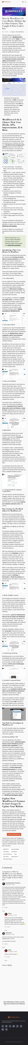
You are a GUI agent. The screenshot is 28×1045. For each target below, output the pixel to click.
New (17, 31)
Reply (3, 911)
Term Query (6, 856)
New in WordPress (7, 854)
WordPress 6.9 (14, 856)
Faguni (13, 31)
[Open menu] (23, 2)
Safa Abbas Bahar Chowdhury (13, 883)
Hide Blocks (14, 851)
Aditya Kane (9, 932)
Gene (17, 39)
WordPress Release (7, 859)
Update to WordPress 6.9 (14, 834)
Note (15, 854)
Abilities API (6, 849)
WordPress (21, 31)
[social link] (2, 1026)
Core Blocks (6, 851)
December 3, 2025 (12, 951)
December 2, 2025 (10, 884)
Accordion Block (15, 849)
